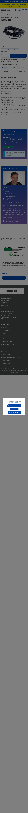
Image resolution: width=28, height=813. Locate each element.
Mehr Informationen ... (15, 402)
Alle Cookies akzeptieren (14, 412)
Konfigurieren (14, 409)
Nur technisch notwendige (14, 405)
